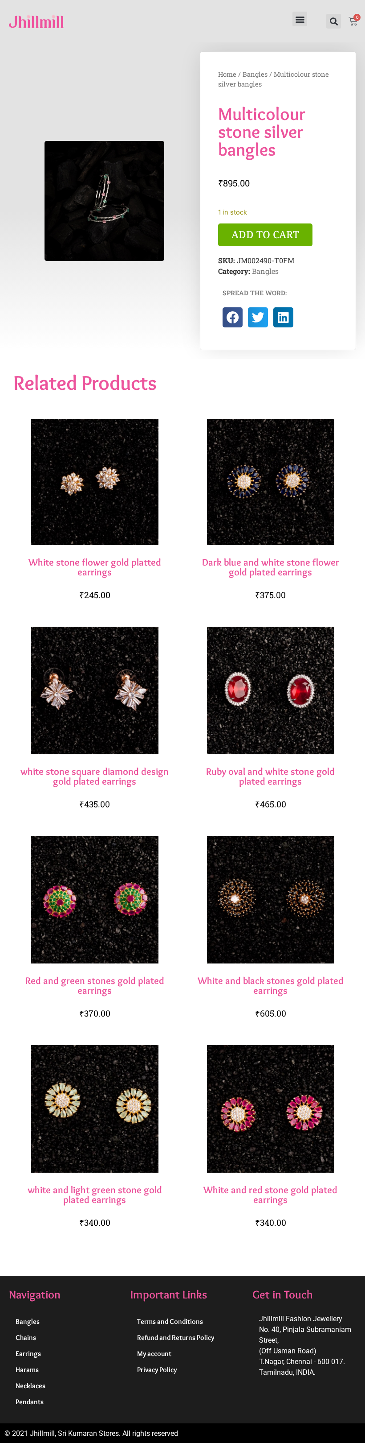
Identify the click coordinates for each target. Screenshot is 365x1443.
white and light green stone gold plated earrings (95, 1194)
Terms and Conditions (170, 1321)
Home (227, 74)
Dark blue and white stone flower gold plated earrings (270, 567)
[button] (299, 19)
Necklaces (30, 1385)
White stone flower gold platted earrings (94, 567)
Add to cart (265, 234)
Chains (26, 1337)
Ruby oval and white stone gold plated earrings (270, 776)
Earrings (28, 1353)
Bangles (255, 74)
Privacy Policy (157, 1369)
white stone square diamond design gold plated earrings (94, 776)
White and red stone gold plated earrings (270, 1194)
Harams (27, 1369)
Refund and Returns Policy (175, 1337)
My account (154, 1353)
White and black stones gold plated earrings (271, 985)
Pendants (30, 1402)
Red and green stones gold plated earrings (94, 985)
